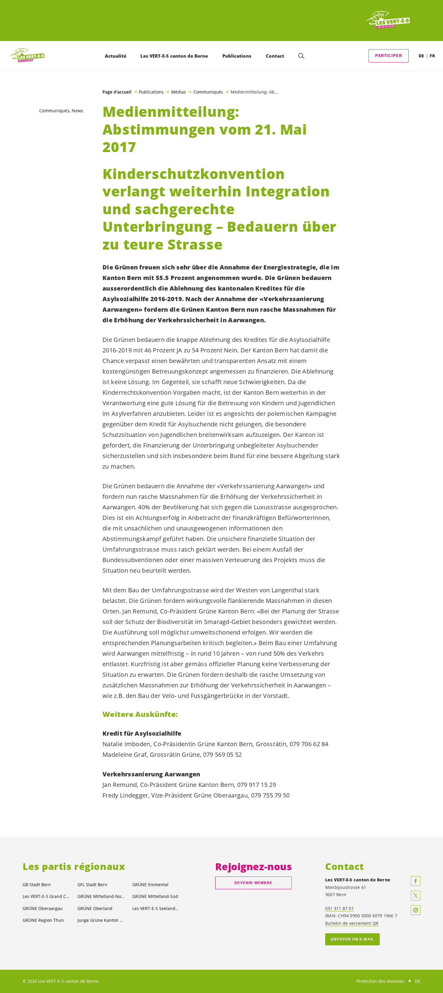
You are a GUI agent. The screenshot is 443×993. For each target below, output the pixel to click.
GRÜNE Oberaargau (43, 908)
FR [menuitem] (432, 56)
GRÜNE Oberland (94, 908)
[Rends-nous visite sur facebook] (415, 881)
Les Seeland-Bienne (156, 908)
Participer (388, 55)
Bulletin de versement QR (352, 923)
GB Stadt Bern (37, 884)
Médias (178, 91)
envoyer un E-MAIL (352, 939)
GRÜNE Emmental (150, 884)
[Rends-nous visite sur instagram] (415, 910)
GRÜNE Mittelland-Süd (155, 896)
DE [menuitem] (421, 56)
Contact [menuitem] (275, 56)
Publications (151, 91)
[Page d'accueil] (388, 20)
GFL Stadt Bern (92, 884)
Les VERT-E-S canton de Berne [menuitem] (174, 56)
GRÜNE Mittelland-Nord (101, 896)
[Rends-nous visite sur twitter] (415, 895)
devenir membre (253, 883)
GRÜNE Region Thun (43, 920)
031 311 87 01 (339, 908)
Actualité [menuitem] (115, 56)
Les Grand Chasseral (46, 896)
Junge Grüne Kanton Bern (101, 920)
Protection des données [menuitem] (380, 981)
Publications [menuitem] (236, 56)
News (77, 110)
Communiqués (208, 91)
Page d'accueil (116, 92)
